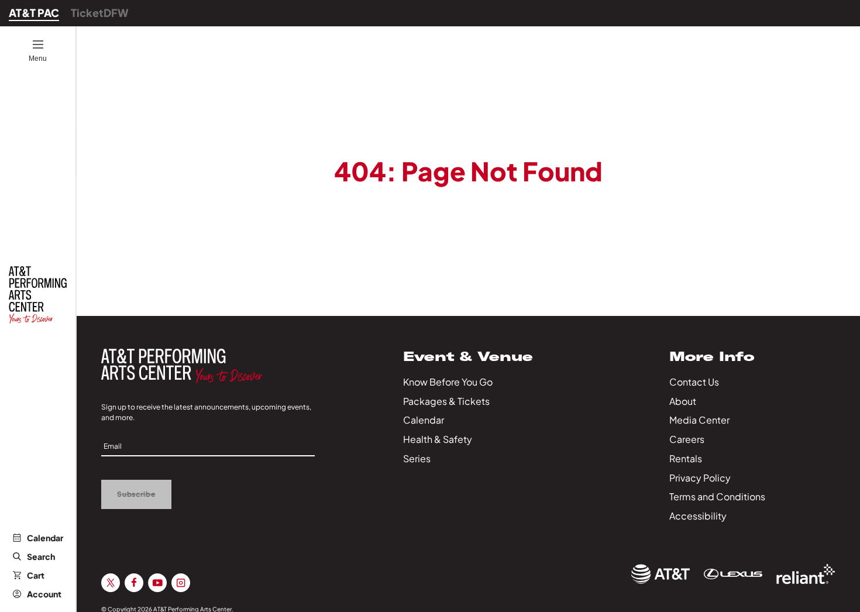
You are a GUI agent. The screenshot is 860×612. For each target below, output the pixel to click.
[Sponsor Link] (660, 574)
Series (417, 458)
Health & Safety (437, 439)
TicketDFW (100, 12)
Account (44, 594)
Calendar (45, 537)
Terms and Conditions (717, 496)
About (682, 401)
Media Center (699, 420)
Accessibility (698, 516)
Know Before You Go (448, 382)
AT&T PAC (34, 12)
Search (41, 556)
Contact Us (694, 382)
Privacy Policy (700, 478)
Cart (35, 575)
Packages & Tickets (446, 401)
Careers (686, 439)
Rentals (685, 458)
